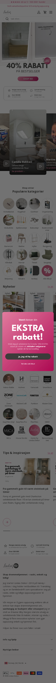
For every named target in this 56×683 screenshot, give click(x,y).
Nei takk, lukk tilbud (28, 364)
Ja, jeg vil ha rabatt (28, 356)
